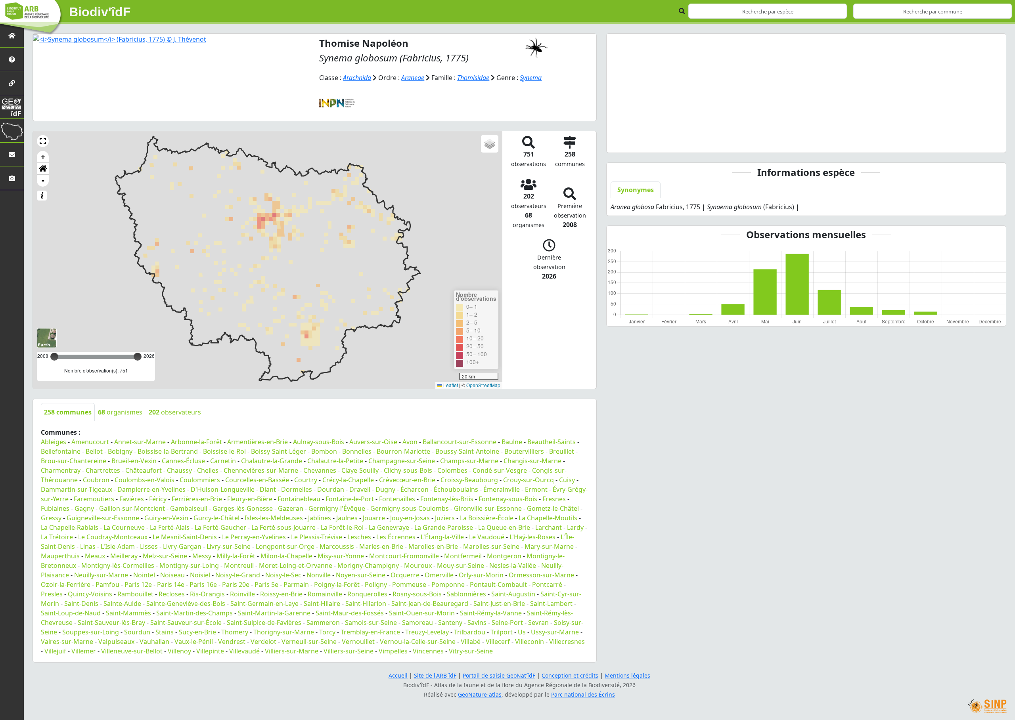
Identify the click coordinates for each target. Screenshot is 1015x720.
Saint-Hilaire (322, 603)
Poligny (376, 584)
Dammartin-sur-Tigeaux (76, 489)
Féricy (158, 499)
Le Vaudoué (486, 537)
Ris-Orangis (207, 594)
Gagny (84, 508)
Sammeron (323, 622)
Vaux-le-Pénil (193, 641)
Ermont (536, 489)
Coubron (96, 480)
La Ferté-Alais (170, 527)
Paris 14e (170, 584)
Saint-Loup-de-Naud (71, 613)
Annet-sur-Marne (140, 441)
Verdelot (263, 641)
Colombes (452, 470)
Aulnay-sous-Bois (318, 441)
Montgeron (504, 556)
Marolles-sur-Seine (491, 546)
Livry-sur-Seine (229, 546)
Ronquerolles (367, 594)
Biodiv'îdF (100, 12)
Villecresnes (567, 641)
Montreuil (239, 565)
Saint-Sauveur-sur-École (186, 622)
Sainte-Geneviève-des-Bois (185, 603)
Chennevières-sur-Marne (261, 470)
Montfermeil (463, 556)
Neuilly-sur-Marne (101, 575)
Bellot (94, 451)
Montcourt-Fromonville (404, 556)
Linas (88, 546)
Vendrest (231, 641)
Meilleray (124, 556)
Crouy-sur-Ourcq (528, 480)
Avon (409, 441)
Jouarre (374, 518)
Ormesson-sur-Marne (541, 575)
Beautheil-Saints (551, 441)
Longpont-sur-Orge (285, 546)
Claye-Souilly (360, 470)
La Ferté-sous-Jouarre (283, 527)
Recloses (172, 594)
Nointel (144, 575)
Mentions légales (627, 675)
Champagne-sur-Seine (401, 460)
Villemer (83, 651)
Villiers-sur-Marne (291, 651)
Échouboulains (456, 489)
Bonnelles (357, 451)
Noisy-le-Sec (283, 575)
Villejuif (55, 651)
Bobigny (120, 451)
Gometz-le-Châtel (553, 508)
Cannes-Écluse (183, 460)
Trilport (501, 632)
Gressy (51, 518)
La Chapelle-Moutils (548, 518)
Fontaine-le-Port (350, 499)
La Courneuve (124, 527)
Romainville (325, 594)
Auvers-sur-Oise (373, 441)
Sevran (538, 622)
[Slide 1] (785, 141)
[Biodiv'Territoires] (12, 130)
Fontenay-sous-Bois (508, 499)
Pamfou (107, 584)
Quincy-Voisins (90, 594)
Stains (164, 632)
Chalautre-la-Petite (335, 460)
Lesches (359, 537)
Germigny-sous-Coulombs (409, 508)
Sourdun (137, 632)
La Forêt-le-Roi (342, 527)
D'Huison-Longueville (223, 489)
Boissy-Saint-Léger (278, 451)
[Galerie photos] (12, 178)
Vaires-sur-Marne (67, 641)
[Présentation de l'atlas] (12, 59)
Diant (268, 489)
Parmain (296, 584)
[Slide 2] (799, 141)
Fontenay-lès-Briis (446, 499)
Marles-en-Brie (381, 546)
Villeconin (529, 641)
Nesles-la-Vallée (512, 565)
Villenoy (179, 651)
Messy (201, 556)
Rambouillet (135, 594)
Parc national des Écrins (583, 694)
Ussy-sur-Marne (555, 632)
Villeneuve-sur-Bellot (132, 651)
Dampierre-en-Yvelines (151, 489)
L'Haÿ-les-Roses (532, 537)
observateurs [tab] (175, 412)
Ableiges (53, 441)
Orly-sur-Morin (481, 575)
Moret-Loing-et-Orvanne (295, 565)
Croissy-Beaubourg (469, 480)
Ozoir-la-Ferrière (65, 584)
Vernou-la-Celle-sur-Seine (418, 641)
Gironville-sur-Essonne (488, 508)
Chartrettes (103, 470)
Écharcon (414, 489)
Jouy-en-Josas (410, 518)
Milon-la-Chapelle (286, 556)
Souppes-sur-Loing (90, 632)
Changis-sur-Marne (532, 460)
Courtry (305, 480)
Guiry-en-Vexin (166, 518)
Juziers (445, 518)
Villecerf (498, 641)
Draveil (359, 489)
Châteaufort (143, 470)
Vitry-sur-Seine (471, 651)
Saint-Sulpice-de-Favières (264, 622)
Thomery (234, 632)
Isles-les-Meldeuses (274, 518)
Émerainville (501, 489)
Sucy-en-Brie (197, 632)
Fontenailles (397, 499)
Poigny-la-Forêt (337, 584)
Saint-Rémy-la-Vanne (491, 613)
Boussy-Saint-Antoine (467, 451)
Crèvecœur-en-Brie (407, 480)
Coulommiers (200, 480)
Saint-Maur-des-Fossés (350, 613)
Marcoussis (337, 546)
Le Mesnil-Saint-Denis (185, 537)
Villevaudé (244, 651)
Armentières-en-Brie (257, 441)
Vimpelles (393, 651)
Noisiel (200, 575)
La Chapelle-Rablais (69, 527)
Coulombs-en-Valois (144, 480)
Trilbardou (469, 632)
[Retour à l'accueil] (12, 35)
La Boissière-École (486, 518)
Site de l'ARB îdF (435, 675)
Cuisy (567, 480)
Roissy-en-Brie (281, 594)
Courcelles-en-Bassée (257, 480)
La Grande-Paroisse (443, 527)
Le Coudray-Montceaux (112, 537)
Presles (52, 594)
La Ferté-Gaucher (220, 527)
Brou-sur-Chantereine (73, 460)
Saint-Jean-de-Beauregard (429, 603)
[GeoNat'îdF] (12, 106)
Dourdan (330, 489)
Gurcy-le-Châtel (216, 518)
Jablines (319, 518)
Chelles (207, 470)
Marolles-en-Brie (433, 546)
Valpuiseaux (116, 641)
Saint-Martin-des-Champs (194, 613)
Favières (131, 499)
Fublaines (55, 508)
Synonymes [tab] (635, 189)
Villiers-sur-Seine (348, 651)
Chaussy (179, 470)
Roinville (242, 594)
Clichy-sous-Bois (408, 470)
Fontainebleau (299, 499)
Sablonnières (466, 594)
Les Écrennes (396, 537)
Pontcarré (547, 584)
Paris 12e (138, 584)
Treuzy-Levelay (427, 632)
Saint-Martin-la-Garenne (274, 613)
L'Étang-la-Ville (442, 537)
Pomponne (448, 584)
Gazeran (290, 508)
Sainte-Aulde (122, 603)
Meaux (95, 556)
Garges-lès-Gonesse (243, 508)
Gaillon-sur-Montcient (132, 508)
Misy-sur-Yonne (341, 556)
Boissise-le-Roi (224, 451)
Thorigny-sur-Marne (283, 632)
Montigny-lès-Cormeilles (117, 565)
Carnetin (223, 460)
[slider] (138, 357)
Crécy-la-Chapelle (348, 480)
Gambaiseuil (188, 508)
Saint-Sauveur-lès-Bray (111, 622)
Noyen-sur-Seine (360, 575)
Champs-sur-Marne (469, 460)
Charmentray (60, 470)
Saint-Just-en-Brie (499, 603)
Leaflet (450, 385)
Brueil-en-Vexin (134, 460)
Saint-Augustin (513, 594)
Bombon (324, 451)
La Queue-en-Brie (504, 527)
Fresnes (554, 499)
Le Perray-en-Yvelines (254, 537)
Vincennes (428, 651)
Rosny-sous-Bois (417, 594)
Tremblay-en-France (370, 632)
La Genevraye (389, 527)
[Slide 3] (813, 141)
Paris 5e (266, 584)
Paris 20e (235, 584)
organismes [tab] (120, 412)
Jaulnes (347, 518)
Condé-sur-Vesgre (500, 470)
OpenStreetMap (483, 385)
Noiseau (172, 575)
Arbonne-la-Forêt (196, 441)
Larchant (548, 527)
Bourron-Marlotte (403, 451)
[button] (43, 141)
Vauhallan (154, 641)
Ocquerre (405, 575)
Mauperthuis (60, 556)
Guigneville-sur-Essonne (103, 518)
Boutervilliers (524, 451)
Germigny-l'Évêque (336, 508)
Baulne (512, 441)
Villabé (471, 641)
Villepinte (210, 651)
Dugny (385, 489)
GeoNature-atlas (480, 694)
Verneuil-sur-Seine (309, 641)
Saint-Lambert (551, 603)
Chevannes (319, 470)
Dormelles (296, 489)
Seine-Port (507, 622)
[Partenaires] (12, 83)
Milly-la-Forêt (235, 556)
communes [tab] (68, 412)
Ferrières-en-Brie (197, 499)
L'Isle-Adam (118, 546)
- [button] (43, 180)
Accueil (398, 675)
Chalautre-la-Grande (271, 460)
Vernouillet (358, 641)
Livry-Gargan (182, 546)
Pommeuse (409, 584)
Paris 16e (203, 584)
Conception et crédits (570, 675)
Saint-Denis (81, 603)
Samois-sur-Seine (371, 622)
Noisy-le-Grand (237, 575)
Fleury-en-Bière (249, 499)
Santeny (450, 622)
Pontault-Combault (498, 584)
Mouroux (418, 565)
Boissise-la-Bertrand (168, 451)
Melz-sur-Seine (165, 556)
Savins (476, 622)
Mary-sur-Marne (549, 546)
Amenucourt (90, 441)
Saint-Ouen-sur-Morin (422, 613)
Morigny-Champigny (368, 565)
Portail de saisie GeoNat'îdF (499, 675)
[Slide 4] (827, 141)
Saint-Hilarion (365, 603)
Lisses (149, 546)
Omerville (439, 575)
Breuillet (561, 451)
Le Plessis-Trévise (316, 537)
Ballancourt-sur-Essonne (459, 441)
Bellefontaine (60, 451)
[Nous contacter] (12, 154)
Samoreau (417, 622)
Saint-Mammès (128, 613)
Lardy (575, 527)
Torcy (327, 632)
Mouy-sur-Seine (460, 565)
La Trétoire (57, 537)
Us (522, 632)
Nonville (318, 575)
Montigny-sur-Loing (189, 565)
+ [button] (43, 157)
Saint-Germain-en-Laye (264, 603)
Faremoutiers (94, 499)
